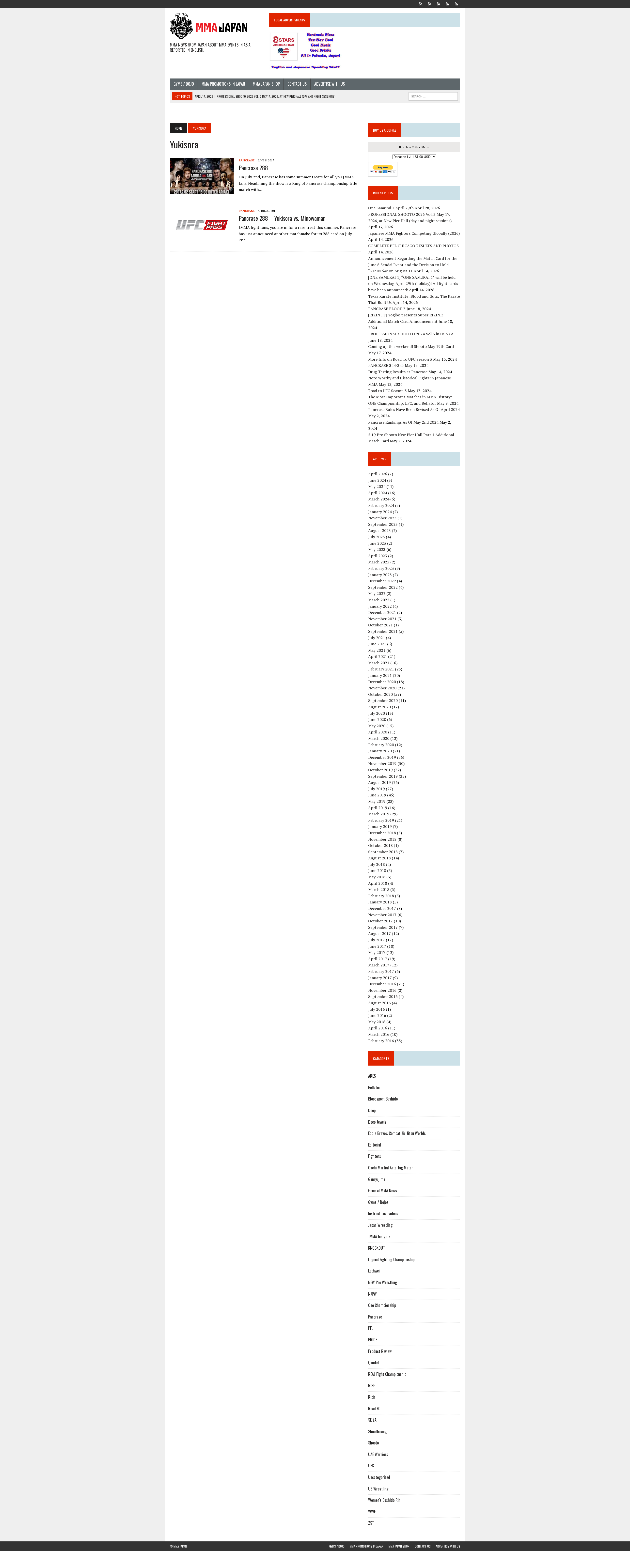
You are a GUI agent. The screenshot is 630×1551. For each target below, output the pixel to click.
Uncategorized (379, 1477)
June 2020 (377, 719)
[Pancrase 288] (202, 190)
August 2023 (379, 530)
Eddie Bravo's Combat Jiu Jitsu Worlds (397, 1133)
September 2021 (383, 631)
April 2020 (377, 732)
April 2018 (377, 883)
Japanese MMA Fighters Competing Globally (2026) (414, 233)
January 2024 (380, 511)
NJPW (372, 1294)
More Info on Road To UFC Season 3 (400, 359)
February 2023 (381, 568)
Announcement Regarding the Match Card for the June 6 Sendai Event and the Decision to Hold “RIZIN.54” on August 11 (412, 265)
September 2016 (383, 996)
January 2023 (380, 574)
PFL (370, 1328)
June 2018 (377, 870)
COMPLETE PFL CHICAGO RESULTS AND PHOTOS (414, 245)
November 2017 (382, 914)
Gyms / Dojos (378, 1202)
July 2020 (376, 713)
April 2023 (377, 555)
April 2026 (377, 474)
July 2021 (376, 637)
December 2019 (382, 757)
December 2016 (382, 984)
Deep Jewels (377, 1122)
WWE (372, 1512)
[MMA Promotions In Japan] (430, 3)
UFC (371, 1466)
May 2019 (376, 801)
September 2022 (383, 587)
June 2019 (377, 795)
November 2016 (382, 990)
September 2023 (383, 524)
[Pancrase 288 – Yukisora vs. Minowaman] (202, 241)
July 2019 (376, 788)
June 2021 (377, 644)
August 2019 (379, 782)
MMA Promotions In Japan (223, 84)
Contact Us (297, 84)
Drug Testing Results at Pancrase (397, 371)
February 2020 (381, 744)
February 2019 (381, 820)
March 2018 (378, 889)
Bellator (374, 1087)
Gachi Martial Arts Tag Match (390, 1168)
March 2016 (378, 1034)
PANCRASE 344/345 (386, 365)
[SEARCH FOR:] (433, 96)
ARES (372, 1076)
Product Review (380, 1351)
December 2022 (382, 581)
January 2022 (380, 606)
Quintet (373, 1362)
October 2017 (380, 921)
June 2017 (377, 946)
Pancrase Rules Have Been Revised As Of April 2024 (414, 409)
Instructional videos (383, 1213)
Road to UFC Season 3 (387, 390)
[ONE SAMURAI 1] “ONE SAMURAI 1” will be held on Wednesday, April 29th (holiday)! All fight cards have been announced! (413, 284)
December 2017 (382, 908)
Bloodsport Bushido (383, 1099)
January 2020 (380, 751)
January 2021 (380, 675)
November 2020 (382, 688)
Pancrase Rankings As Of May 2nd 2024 (403, 422)
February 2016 (381, 1040)
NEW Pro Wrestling (382, 1282)
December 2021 (382, 612)
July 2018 (376, 864)
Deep (372, 1110)
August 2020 (379, 707)
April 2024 (377, 493)
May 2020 (376, 726)
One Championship (382, 1305)
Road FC (374, 1408)
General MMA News (382, 1191)
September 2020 (383, 700)
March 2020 (378, 738)
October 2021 (380, 625)
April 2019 (377, 807)
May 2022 (376, 593)
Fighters (374, 1156)
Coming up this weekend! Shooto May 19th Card (411, 346)
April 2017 (377, 959)
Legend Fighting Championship (391, 1259)
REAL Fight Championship (387, 1374)
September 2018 (383, 851)
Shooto (373, 1443)
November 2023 (382, 518)
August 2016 (379, 1003)
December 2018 (382, 833)
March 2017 (378, 965)
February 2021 (381, 669)
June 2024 (377, 480)
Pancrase (246, 160)
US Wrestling (378, 1489)
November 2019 (382, 763)
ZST (371, 1523)
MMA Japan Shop (266, 84)
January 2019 (380, 826)
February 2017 (381, 971)
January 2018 (380, 902)
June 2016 (377, 1015)
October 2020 (380, 694)
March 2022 (378, 600)
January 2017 (380, 977)
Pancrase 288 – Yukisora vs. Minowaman (282, 218)
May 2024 (376, 486)
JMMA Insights (379, 1237)
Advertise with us (329, 84)
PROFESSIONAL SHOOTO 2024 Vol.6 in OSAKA (411, 334)
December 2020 (382, 681)
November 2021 (382, 618)
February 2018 (381, 896)
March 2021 (378, 663)
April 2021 (377, 656)
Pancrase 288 (253, 167)
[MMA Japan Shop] (438, 3)
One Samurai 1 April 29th (391, 208)
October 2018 (380, 845)
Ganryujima (376, 1179)
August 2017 (379, 933)
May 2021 (376, 650)
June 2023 (377, 543)
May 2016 (376, 1021)
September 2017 (383, 927)
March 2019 (378, 814)
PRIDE (372, 1340)
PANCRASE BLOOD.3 (387, 308)
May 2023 (376, 549)
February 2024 (381, 505)
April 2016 (377, 1028)
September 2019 (383, 776)
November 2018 (382, 839)
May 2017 (376, 952)
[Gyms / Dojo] (421, 3)
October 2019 (380, 770)
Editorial (374, 1145)
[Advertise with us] (456, 3)
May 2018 (376, 877)
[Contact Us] (447, 3)
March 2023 (378, 562)
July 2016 (376, 1009)
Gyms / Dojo (183, 84)
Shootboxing (377, 1431)
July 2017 (376, 940)
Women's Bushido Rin (384, 1500)
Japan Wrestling (380, 1225)
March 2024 (378, 499)
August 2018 (379, 858)
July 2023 (376, 537)
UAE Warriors (378, 1454)
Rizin (372, 1397)
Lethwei (374, 1271)
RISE (371, 1385)
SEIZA (372, 1420)
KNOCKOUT (376, 1248)
